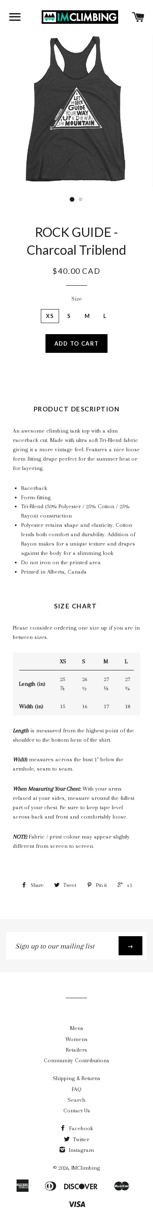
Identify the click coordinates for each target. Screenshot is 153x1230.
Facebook (80, 1128)
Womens (76, 1039)
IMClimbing (85, 1168)
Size (76, 299)
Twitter (80, 1139)
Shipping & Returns (76, 1078)
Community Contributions (76, 1060)
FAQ (76, 1089)
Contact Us (76, 1110)
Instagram (80, 1150)
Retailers (76, 1050)
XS (50, 315)
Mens (76, 1028)
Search (76, 1100)
